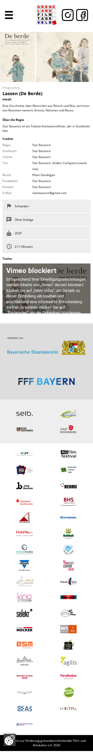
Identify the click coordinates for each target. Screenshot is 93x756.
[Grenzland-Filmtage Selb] (47, 15)
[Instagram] (66, 15)
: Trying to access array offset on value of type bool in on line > (46, 343)
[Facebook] (81, 15)
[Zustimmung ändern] (10, 740)
